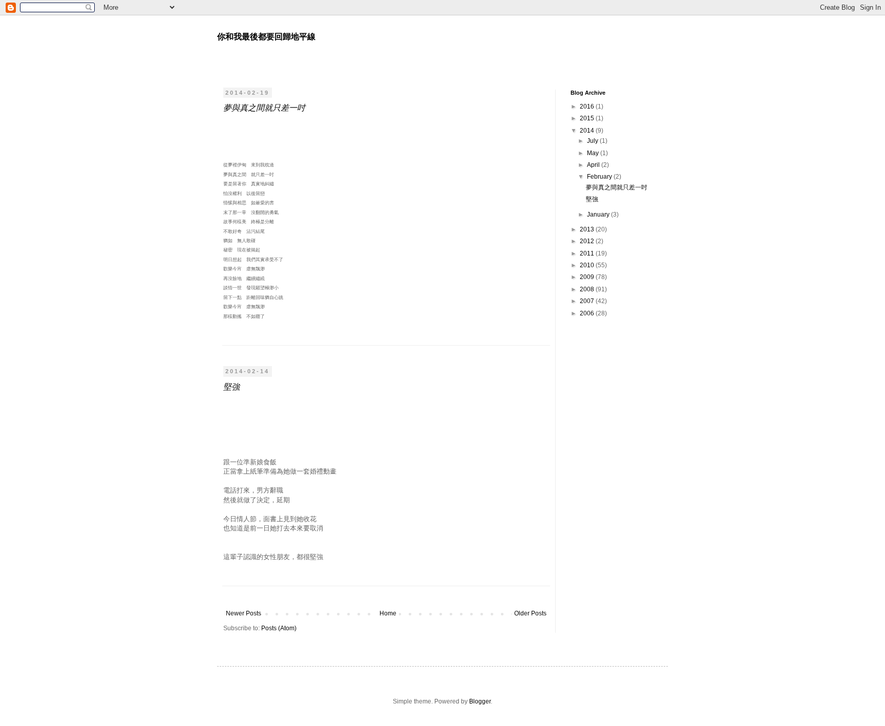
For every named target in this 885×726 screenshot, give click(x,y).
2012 (588, 241)
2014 (588, 130)
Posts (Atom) (279, 628)
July (593, 140)
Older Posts (530, 613)
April (594, 164)
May (593, 153)
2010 (588, 265)
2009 (588, 277)
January (599, 214)
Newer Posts (243, 613)
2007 (588, 301)
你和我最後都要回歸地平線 (266, 36)
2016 (588, 106)
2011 (588, 253)
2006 (588, 313)
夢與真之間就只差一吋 (264, 107)
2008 (588, 289)
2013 (588, 229)
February (600, 176)
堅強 (231, 386)
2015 (588, 118)
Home (388, 613)
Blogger (480, 701)
